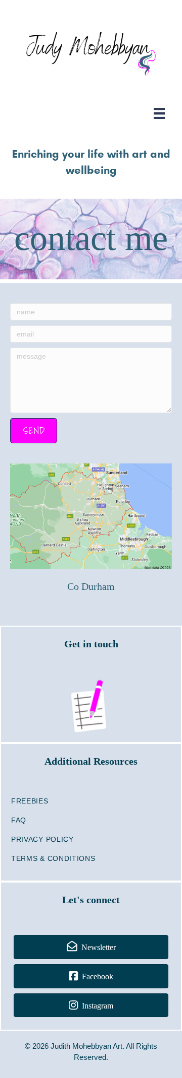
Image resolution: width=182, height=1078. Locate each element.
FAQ (18, 820)
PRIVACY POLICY (42, 839)
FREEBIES (30, 801)
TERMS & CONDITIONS (53, 858)
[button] (33, 430)
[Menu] (159, 113)
